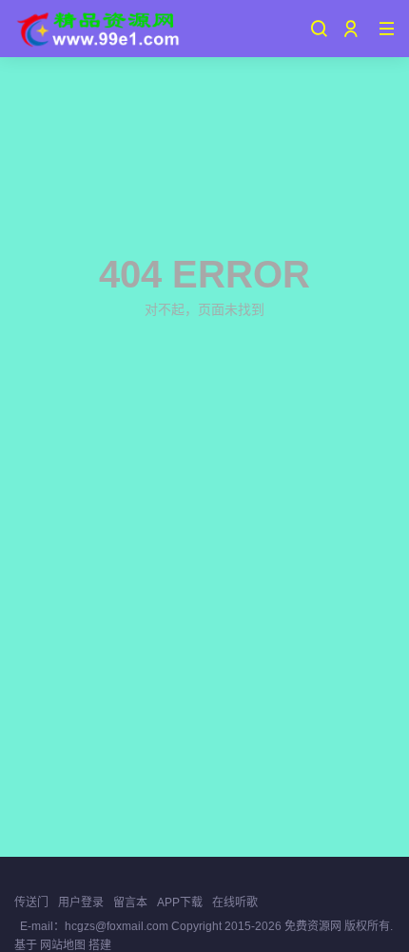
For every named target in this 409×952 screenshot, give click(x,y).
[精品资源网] (97, 29)
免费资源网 (313, 926)
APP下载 (180, 902)
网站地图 (62, 945)
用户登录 (81, 902)
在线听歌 (235, 902)
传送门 (31, 902)
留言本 (130, 902)
